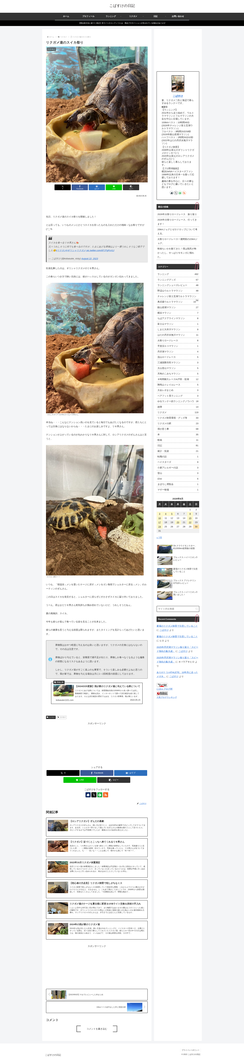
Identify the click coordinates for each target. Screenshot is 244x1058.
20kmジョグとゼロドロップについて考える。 (177, 231)
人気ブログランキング (167, 697)
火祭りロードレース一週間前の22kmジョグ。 (177, 241)
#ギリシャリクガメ (76, 250)
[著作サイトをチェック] (88, 794)
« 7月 (159, 537)
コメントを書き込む (97, 1029)
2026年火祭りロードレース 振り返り (177, 214)
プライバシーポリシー (190, 1050)
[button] (131, 187)
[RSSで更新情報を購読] (105, 794)
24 (159, 526)
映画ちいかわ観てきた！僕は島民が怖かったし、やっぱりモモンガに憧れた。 (176, 252)
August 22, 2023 (89, 258)
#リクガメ (61, 250)
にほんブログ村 (165, 689)
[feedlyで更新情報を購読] (99, 794)
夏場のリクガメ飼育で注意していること (177, 626)
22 (190, 522)
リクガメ (52, 717)
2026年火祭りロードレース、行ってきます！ (177, 221)
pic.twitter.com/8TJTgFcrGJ (100, 250)
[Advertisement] (97, 205)
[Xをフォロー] (93, 794)
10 (159, 518)
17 (159, 522)
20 (178, 522)
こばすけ (178, 96)
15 (190, 518)
